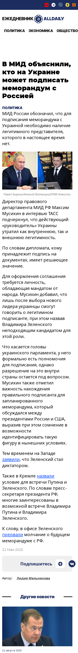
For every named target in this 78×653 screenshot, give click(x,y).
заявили (11, 459)
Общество (67, 31)
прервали (12, 534)
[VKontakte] (47, 5)
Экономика (40, 31)
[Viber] (61, 5)
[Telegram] (54, 5)
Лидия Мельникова (33, 578)
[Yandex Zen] (67, 5)
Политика (14, 31)
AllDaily (33, 18)
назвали (45, 476)
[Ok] (74, 5)
